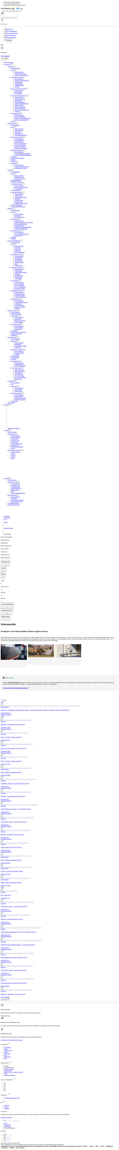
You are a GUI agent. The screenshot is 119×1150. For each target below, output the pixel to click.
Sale (5, 519)
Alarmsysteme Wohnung (21, 75)
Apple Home (14, 439)
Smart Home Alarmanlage (18, 95)
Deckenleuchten (19, 262)
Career (6, 1107)
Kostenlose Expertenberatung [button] (12, 2)
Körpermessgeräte (16, 393)
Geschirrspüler (15, 357)
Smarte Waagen (19, 396)
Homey (13, 448)
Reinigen (13, 341)
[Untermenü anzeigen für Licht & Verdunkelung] (21, 240)
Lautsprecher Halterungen (22, 166)
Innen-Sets (17, 249)
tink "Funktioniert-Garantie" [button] (12, 3)
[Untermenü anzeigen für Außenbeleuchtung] (23, 267)
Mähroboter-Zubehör (17, 182)
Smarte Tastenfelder (20, 108)
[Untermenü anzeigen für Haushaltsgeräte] (17, 337)
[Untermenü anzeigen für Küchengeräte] (20, 361)
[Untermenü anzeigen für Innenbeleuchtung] (22, 254)
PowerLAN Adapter (20, 377)
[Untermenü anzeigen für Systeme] (10, 430)
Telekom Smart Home (17, 446)
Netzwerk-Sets (19, 373)
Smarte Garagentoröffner (21, 120)
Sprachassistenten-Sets (21, 135)
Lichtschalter (18, 304)
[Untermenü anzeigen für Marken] (9, 405)
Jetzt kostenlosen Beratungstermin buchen (15, 688)
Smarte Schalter (19, 105)
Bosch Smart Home (16, 443)
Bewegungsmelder (20, 102)
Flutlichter (17, 198)
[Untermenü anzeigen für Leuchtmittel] (19, 280)
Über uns (6, 1105)
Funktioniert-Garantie (14, 504)
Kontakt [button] (6, 1066)
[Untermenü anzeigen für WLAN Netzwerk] (22, 368)
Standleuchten (18, 265)
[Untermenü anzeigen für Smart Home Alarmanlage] (26, 95)
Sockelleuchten (19, 200)
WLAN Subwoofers (20, 145)
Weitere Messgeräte (20, 399)
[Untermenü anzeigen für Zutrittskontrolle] (21, 113)
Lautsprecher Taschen (21, 168)
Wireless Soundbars (20, 146)
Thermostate (14, 219)
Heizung (10, 208)
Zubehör (17, 87)
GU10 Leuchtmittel (20, 287)
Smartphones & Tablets (17, 158)
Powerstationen (19, 327)
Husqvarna (7, 1053)
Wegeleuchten (18, 202)
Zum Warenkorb (5, 56)
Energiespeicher (15, 324)
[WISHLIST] (59, 45)
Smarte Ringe (18, 391)
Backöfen (13, 359)
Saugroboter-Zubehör (20, 346)
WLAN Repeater (19, 376)
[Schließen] (6, 58)
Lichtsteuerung (15, 299)
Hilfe (12, 491)
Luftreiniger (14, 401)
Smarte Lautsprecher (16, 137)
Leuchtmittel (14, 280)
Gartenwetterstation (16, 205)
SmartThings (14, 442)
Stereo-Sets (18, 132)
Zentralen (17, 111)
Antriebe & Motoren (20, 297)
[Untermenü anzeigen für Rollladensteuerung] (23, 290)
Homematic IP (15, 445)
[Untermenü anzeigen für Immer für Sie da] (18, 482)
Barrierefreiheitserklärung (18, 493)
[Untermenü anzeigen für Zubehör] (17, 163)
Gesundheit (11, 381)
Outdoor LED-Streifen (21, 203)
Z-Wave (13, 455)
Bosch (6, 1052)
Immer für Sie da (12, 482)
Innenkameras (18, 82)
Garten (9, 170)
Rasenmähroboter (16, 180)
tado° (5, 1055)
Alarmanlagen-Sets (20, 99)
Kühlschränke (15, 356)
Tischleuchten (18, 259)
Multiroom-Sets (19, 130)
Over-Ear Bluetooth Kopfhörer (23, 155)
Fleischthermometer (20, 366)
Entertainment (11, 123)
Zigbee (13, 453)
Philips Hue (7, 1057)
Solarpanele (18, 319)
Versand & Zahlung (9, 1075)
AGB (5, 1123)
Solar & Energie (12, 310)
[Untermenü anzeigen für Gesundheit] (15, 381)
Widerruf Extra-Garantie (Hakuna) (13, 1072)
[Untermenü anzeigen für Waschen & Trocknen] (24, 349)
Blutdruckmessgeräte (20, 398)
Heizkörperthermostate (21, 224)
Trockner (17, 354)
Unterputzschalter (19, 305)
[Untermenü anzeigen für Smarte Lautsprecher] (23, 137)
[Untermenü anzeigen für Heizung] (13, 208)
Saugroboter (18, 344)
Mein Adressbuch (11, 35)
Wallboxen (14, 335)
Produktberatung (15, 487)
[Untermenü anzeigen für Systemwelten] (16, 434)
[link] (6, 522)
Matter (13, 458)
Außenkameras (19, 83)
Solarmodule (14, 316)
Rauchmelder (18, 92)
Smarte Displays (19, 142)
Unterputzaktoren (19, 295)
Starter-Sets (18, 215)
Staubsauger (18, 347)
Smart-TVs (14, 161)
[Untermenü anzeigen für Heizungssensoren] (22, 231)
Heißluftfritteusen (19, 364)
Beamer (13, 160)
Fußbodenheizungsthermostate (23, 227)
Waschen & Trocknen (17, 349)
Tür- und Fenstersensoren (22, 110)
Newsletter (14, 498)
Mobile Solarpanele (20, 320)
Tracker (13, 121)
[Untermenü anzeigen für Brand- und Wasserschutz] (26, 89)
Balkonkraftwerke (16, 314)
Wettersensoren (19, 235)
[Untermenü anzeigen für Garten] (12, 170)
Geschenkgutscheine (13, 503)
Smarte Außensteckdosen (18, 206)
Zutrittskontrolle (15, 113)
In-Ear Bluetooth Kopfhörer (22, 153)
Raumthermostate (19, 225)
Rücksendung (15, 490)
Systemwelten (11, 434)
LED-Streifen (18, 257)
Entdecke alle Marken (14, 428)
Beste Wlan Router (20, 371)
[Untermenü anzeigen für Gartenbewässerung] (23, 184)
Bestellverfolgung (16, 488)
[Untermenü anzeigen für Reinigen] (17, 341)
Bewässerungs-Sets (20, 179)
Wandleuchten (18, 261)
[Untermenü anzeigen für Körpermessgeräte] (22, 393)
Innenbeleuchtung (16, 254)
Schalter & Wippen (20, 294)
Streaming (14, 156)
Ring (5, 1058)
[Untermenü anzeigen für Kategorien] (11, 64)
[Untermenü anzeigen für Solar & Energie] (18, 310)
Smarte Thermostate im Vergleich (24, 222)
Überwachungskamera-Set (22, 80)
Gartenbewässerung (16, 184)
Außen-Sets (18, 251)
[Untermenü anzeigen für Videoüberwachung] (23, 77)
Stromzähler (14, 330)
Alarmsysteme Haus (20, 73)
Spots (16, 264)
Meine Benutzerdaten (12, 33)
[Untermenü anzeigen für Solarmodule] (19, 316)
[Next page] (8, 999)
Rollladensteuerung (16, 290)
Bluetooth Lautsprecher (21, 148)
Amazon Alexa (15, 440)
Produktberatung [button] (5, 1016)
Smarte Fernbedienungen (21, 103)
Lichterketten (18, 278)
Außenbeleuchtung (16, 267)
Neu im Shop (11, 402)
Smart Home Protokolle (14, 450)
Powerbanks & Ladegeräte (18, 332)
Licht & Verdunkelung (14, 240)
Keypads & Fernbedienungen (23, 118)
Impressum (7, 1126)
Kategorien (7, 64)
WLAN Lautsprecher (20, 143)
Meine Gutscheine (11, 37)
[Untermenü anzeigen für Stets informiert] (17, 495)
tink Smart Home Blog (17, 500)
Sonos (6, 1049)
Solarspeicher (18, 329)
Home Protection (9, 62)
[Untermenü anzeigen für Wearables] (18, 386)
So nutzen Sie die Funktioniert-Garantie (11, 1040)
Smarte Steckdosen (20, 106)
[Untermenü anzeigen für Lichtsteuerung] (20, 299)
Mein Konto (9, 29)
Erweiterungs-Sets (20, 217)
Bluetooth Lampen (20, 288)
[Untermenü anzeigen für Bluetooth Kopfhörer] (24, 150)
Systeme (6, 430)
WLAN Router (19, 374)
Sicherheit (10, 66)
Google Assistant (15, 437)
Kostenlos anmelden (6, 1117)
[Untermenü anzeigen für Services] (10, 478)
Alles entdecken (15, 68)
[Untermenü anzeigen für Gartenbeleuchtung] (23, 192)
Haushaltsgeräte (12, 337)
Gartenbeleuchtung (16, 192)
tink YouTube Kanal (16, 501)
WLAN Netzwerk (16, 368)
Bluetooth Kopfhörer (17, 150)
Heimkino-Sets (19, 133)
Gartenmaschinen (16, 190)
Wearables (14, 386)
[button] (59, 30)
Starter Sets (18, 247)
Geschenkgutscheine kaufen (12, 1098)
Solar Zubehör (19, 322)
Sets (12, 70)
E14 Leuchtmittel (19, 284)
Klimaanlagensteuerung (21, 228)
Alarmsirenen (18, 100)
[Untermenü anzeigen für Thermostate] (19, 219)
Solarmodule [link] (7, 534)
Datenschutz (7, 1125)
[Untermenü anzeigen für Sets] (14, 70)
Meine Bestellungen (11, 31)
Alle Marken (7, 1047)
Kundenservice (15, 485)
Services (6, 478)
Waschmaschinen (19, 353)
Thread (13, 456)
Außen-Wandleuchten (21, 197)
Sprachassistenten (19, 140)
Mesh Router (18, 379)
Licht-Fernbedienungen (21, 302)
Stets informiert (12, 495)
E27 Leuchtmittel (19, 285)
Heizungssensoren (16, 230)
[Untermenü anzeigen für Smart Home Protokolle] (22, 450)
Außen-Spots (18, 195)
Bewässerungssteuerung (21, 187)
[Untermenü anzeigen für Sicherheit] (14, 66)
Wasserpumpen (19, 188)
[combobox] (9, 18)
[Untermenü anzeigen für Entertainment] (16, 123)
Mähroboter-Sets (19, 177)
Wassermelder (18, 93)
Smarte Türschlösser (20, 116)
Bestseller (6, 516)
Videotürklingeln (19, 85)
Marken (6, 404)
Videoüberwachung (16, 77)
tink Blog (6, 1108)
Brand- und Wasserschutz (18, 88)
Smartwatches (18, 389)
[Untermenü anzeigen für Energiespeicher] (21, 324)
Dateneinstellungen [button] (9, 1128)
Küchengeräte (15, 361)
